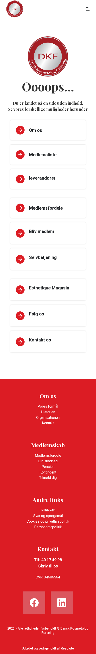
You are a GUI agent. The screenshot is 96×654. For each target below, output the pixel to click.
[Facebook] (34, 602)
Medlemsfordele (48, 455)
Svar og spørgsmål (48, 516)
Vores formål (48, 406)
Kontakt (48, 423)
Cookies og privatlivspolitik (48, 521)
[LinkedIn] (62, 602)
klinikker (48, 510)
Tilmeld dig (48, 478)
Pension (48, 467)
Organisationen (48, 417)
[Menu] (88, 9)
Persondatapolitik (48, 527)
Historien (48, 412)
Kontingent (48, 472)
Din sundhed (48, 461)
